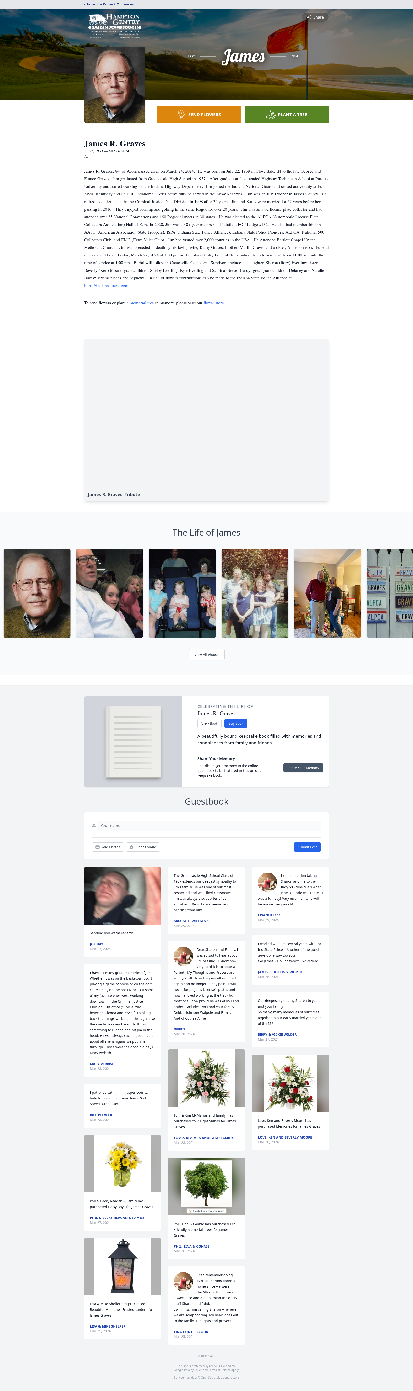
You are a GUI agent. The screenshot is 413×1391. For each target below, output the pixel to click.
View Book (209, 723)
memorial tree (142, 302)
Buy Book (235, 723)
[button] (122, 896)
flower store (214, 302)
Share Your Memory (303, 767)
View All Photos (207, 654)
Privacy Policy (193, 1370)
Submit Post (307, 847)
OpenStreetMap (211, 1377)
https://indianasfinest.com (106, 285)
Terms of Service (219, 1370)
